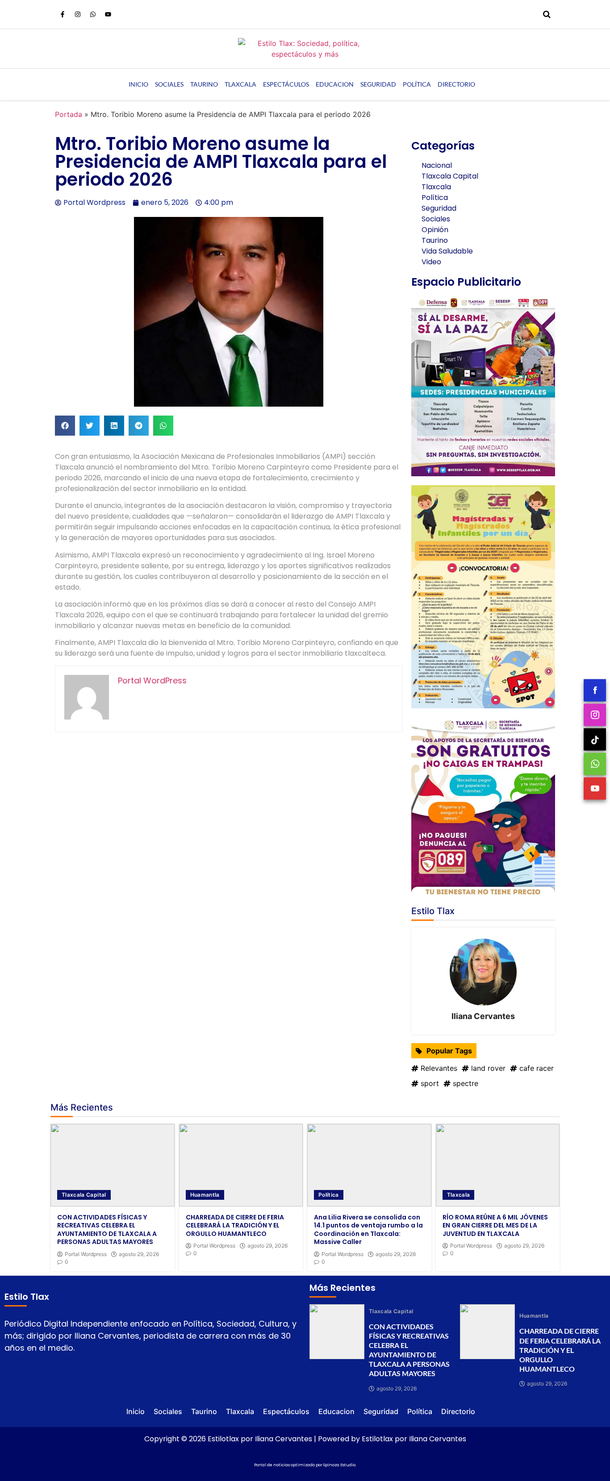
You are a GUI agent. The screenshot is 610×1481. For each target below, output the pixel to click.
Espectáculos (286, 84)
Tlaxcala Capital (84, 1194)
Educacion (335, 84)
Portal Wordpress (86, 1254)
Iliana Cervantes (483, 1016)
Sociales (169, 84)
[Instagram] (78, 14)
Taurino (204, 84)
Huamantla (205, 1194)
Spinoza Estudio (339, 1465)
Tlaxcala (240, 84)
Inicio (138, 84)
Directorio (456, 84)
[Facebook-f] (62, 14)
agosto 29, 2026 (139, 1254)
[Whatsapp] (93, 14)
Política (417, 84)
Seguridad (378, 84)
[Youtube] (108, 14)
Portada (68, 114)
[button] (65, 426)
